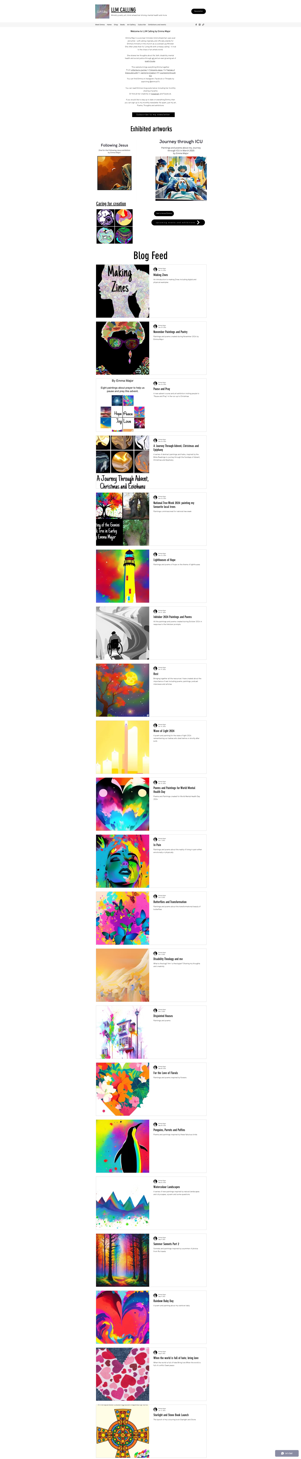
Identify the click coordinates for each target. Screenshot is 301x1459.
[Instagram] (199, 24)
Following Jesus (155, 70)
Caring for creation (111, 203)
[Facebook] (196, 24)
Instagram (155, 94)
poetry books (150, 61)
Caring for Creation (148, 73)
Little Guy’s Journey (139, 70)
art (153, 58)
